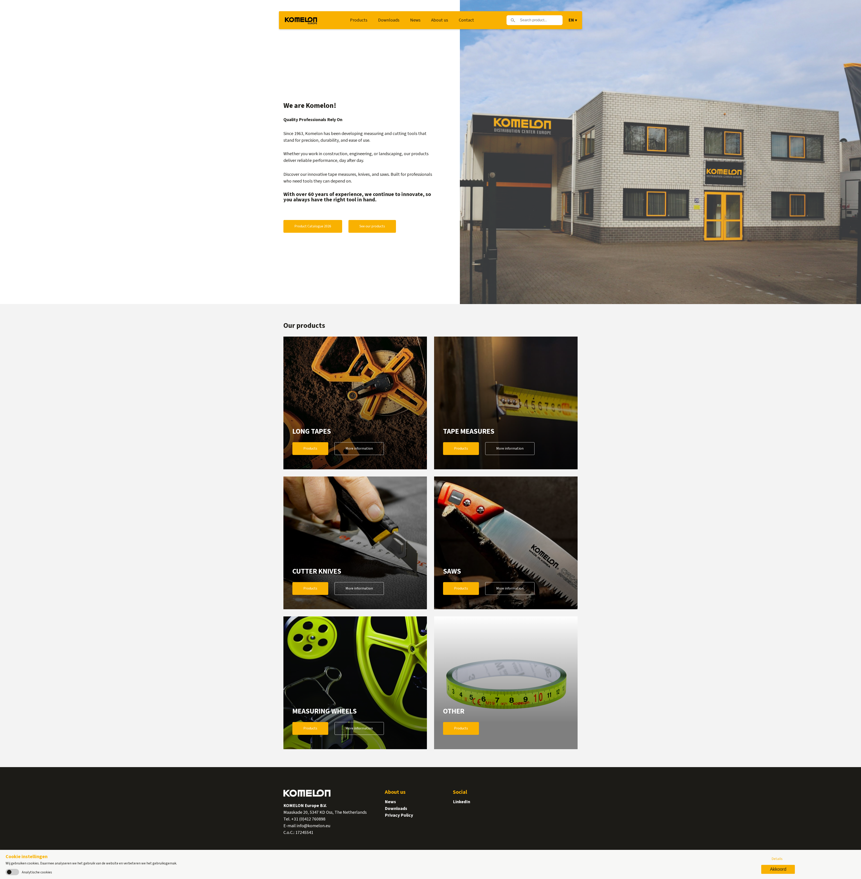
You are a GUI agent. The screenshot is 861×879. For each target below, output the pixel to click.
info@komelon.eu (313, 826)
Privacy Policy (399, 815)
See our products (372, 226)
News (415, 20)
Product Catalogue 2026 (312, 226)
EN (571, 20)
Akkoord (778, 869)
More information (359, 448)
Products (358, 20)
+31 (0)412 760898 (308, 819)
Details (777, 858)
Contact (466, 20)
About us (439, 20)
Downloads (388, 20)
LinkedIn (461, 802)
